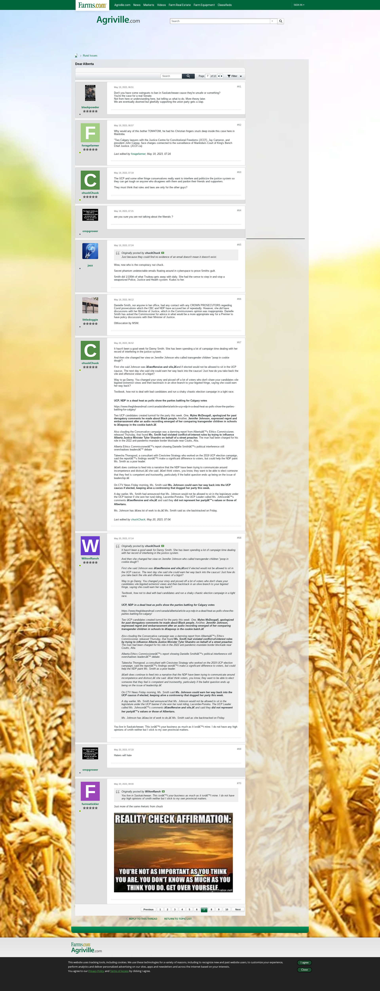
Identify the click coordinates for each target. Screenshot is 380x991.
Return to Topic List (178, 918)
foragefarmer (138, 153)
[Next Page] (221, 76)
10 (226, 909)
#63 (239, 172)
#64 (239, 210)
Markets (148, 5)
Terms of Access (119, 971)
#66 (239, 299)
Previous (148, 909)
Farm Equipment (204, 5)
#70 (239, 783)
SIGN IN (298, 5)
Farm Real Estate (180, 5)
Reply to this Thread (143, 918)
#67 (239, 342)
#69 (239, 749)
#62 (239, 124)
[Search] (280, 21)
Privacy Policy (96, 971)
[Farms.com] (92, 5)
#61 (239, 86)
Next (238, 909)
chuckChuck (138, 519)
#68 (239, 537)
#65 (239, 244)
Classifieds (225, 5)
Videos (161, 5)
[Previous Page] (218, 76)
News (137, 5)
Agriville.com (122, 5)
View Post (162, 253)
